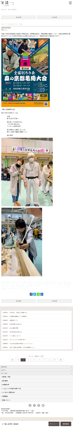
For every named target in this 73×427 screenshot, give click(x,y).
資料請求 (66, 424)
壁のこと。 (4, 30)
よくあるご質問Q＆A (8, 392)
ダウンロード (53, 424)
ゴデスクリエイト (37, 419)
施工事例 (5, 381)
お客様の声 (5, 384)
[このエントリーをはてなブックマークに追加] (41, 294)
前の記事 (18, 17)
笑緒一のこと (6, 400)
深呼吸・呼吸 (6, 377)
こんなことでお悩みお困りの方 (11, 388)
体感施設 (5, 396)
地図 (32, 410)
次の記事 (54, 17)
